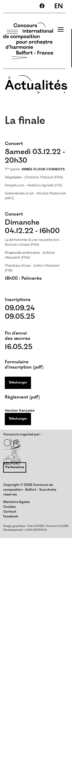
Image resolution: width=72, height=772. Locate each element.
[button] (63, 763)
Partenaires (14, 467)
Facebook (10, 516)
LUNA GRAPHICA (36, 530)
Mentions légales (16, 502)
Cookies (9, 507)
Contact (9, 512)
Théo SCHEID (35, 526)
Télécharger (18, 383)
